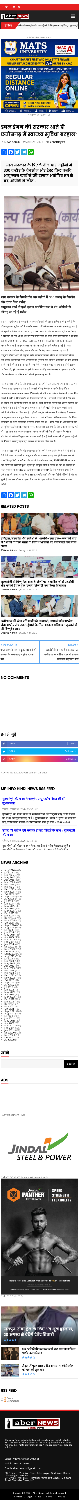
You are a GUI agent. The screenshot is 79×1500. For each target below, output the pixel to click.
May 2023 (9, 963)
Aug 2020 (9, 1039)
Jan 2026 (9, 886)
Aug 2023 (9, 956)
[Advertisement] (39, 1095)
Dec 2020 (9, 1032)
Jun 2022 (9, 989)
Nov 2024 (9, 920)
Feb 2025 (9, 913)
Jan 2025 (9, 915)
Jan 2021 (9, 1030)
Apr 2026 (9, 879)
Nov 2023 (9, 949)
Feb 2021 (9, 1027)
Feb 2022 (9, 999)
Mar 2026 (9, 882)
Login (30, 1497)
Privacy (61, 1497)
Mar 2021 (9, 1025)
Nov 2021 (9, 1006)
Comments (12, 1400)
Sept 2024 (10, 925)
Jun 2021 (9, 1018)
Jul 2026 (8, 872)
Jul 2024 (8, 930)
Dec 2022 (9, 975)
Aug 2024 (9, 927)
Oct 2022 (9, 980)
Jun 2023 (9, 961)
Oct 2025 (9, 894)
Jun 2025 (9, 903)
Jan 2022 (9, 1001)
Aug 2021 (9, 1013)
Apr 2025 (9, 908)
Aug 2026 (9, 870)
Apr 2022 (9, 994)
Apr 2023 (9, 965)
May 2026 (9, 877)
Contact (18, 1497)
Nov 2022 (9, 977)
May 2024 (9, 934)
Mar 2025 (9, 910)
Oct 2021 (9, 1008)
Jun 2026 (9, 875)
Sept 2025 (10, 896)
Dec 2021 (9, 1004)
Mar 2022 (9, 996)
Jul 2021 (8, 1016)
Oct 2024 (9, 922)
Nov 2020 (9, 1035)
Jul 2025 (8, 901)
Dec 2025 (9, 889)
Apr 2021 (9, 1023)
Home (49, 1497)
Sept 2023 (10, 953)
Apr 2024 (9, 937)
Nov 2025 (9, 891)
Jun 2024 (9, 932)
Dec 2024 (9, 918)
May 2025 (9, 906)
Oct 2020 (9, 1037)
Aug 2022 (9, 984)
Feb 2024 (9, 941)
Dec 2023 (9, 946)
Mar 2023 (9, 968)
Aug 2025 (9, 898)
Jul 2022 (8, 987)
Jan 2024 (9, 944)
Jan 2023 (9, 973)
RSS (39, 1497)
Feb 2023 (9, 970)
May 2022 (9, 992)
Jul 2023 (8, 958)
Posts (9, 1398)
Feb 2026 (9, 884)
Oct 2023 (9, 951)
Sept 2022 (10, 982)
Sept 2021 (10, 1011)
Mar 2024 (9, 939)
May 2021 (9, 1020)
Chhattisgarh (57, 142)
